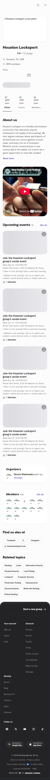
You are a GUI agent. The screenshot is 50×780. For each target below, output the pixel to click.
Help (6, 642)
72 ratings (27, 53)
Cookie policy (37, 764)
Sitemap (29, 672)
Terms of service (17, 760)
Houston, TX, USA (15, 59)
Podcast (7, 712)
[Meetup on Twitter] (16, 729)
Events (29, 636)
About (6, 682)
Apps (6, 706)
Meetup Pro (9, 694)
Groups (29, 630)
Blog (6, 688)
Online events (32, 654)
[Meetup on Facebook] (7, 729)
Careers (7, 700)
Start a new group (32, 609)
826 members (13, 64)
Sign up (7, 630)
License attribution (22, 769)
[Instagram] (34, 729)
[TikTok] (42, 729)
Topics (29, 642)
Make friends (32, 666)
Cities (28, 648)
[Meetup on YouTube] (25, 729)
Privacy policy (33, 760)
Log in (6, 636)
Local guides (31, 660)
